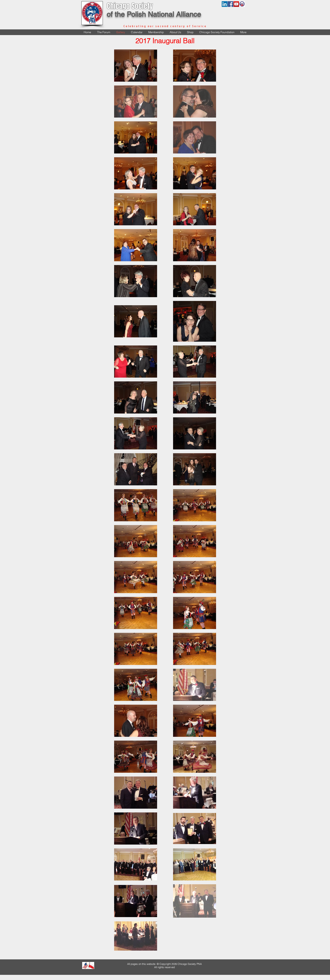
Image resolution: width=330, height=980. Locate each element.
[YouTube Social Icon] (236, 4)
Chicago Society (130, 6)
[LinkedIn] (224, 4)
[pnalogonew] (242, 4)
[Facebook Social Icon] (230, 4)
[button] (175, 32)
